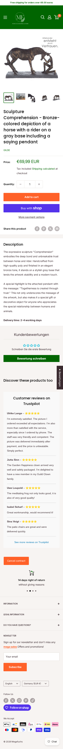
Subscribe (15, 667)
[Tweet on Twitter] (50, 228)
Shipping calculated (43, 168)
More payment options (31, 217)
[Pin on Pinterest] (43, 228)
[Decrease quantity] (20, 184)
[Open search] (43, 17)
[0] (56, 17)
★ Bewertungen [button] (59, 378)
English (8, 683)
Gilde (7, 150)
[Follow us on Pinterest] (25, 700)
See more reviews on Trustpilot (31, 542)
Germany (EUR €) (32, 683)
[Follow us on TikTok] (32, 700)
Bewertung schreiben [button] (31, 358)
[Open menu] (5, 17)
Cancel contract (16, 560)
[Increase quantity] (39, 184)
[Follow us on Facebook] (6, 700)
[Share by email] (57, 228)
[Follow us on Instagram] (19, 700)
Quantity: (9, 184)
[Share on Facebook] (37, 228)
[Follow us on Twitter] (12, 700)
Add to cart (31, 197)
